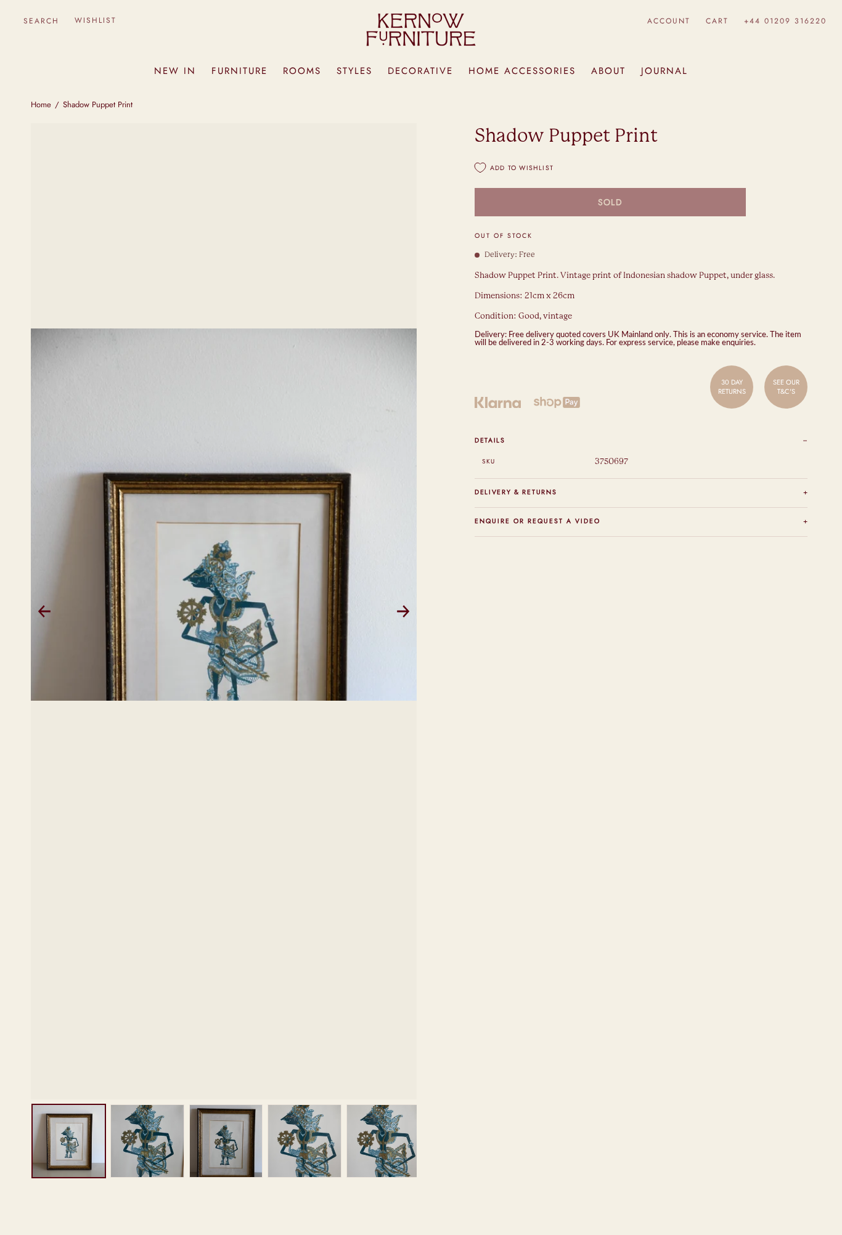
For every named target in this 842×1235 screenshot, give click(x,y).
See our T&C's (786, 386)
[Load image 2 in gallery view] (147, 1141)
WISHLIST (95, 20)
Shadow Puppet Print (98, 104)
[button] (41, 20)
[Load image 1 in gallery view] (68, 1141)
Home (41, 104)
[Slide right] (403, 611)
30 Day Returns (732, 386)
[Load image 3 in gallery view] (226, 1141)
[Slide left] (44, 611)
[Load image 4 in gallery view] (304, 1141)
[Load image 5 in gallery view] (383, 1141)
